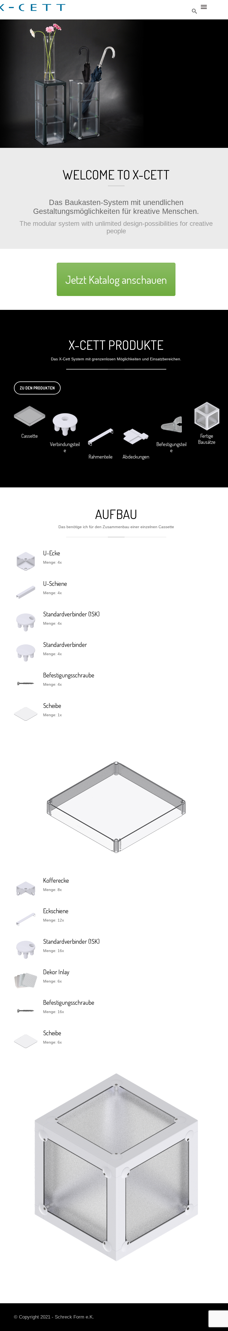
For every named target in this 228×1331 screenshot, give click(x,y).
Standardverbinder (65, 644)
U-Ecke (51, 553)
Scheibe (52, 705)
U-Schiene (55, 583)
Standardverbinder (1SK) (71, 614)
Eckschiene (55, 911)
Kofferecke (56, 880)
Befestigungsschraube (68, 675)
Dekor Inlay (56, 972)
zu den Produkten (37, 388)
